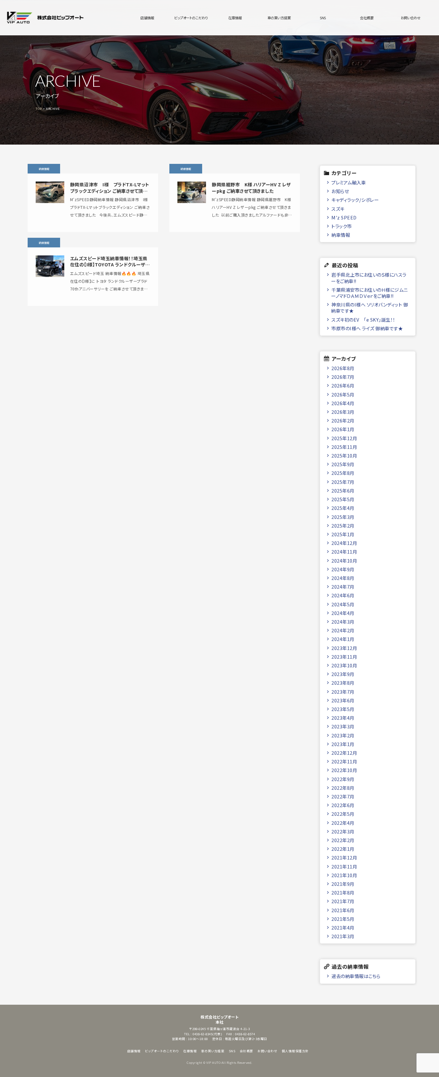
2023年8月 (342, 683)
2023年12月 (344, 648)
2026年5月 (342, 394)
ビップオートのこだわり (191, 17)
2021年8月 (342, 892)
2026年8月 (342, 368)
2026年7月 (342, 377)
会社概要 (366, 17)
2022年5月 (342, 814)
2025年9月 (342, 464)
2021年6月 (342, 910)
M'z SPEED (344, 217)
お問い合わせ (411, 17)
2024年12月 (344, 543)
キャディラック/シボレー (355, 200)
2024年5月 (342, 604)
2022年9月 (342, 779)
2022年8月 (342, 788)
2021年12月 (344, 857)
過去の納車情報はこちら (356, 976)
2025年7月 (342, 482)
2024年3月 (342, 622)
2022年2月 (342, 840)
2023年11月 (344, 657)
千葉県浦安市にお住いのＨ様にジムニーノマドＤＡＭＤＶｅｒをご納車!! (369, 293)
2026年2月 (342, 420)
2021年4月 (342, 927)
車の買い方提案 (279, 17)
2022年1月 (342, 849)
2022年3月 (342, 831)
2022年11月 (344, 761)
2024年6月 (342, 595)
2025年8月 (342, 473)
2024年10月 (344, 560)
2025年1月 (342, 534)
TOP (39, 108)
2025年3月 (342, 517)
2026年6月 (342, 385)
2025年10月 (344, 455)
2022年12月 (344, 753)
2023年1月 (342, 744)
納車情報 (340, 235)
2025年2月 (342, 525)
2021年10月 (344, 875)
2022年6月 (342, 805)
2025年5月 (342, 499)
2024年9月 (342, 569)
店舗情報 (147, 17)
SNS (323, 17)
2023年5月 (342, 709)
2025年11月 (344, 447)
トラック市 (341, 226)
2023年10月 (344, 665)
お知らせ (340, 191)
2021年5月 (342, 919)
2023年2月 (342, 735)
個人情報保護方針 (295, 1051)
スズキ (338, 209)
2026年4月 (342, 403)
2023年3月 (342, 726)
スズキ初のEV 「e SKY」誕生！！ (363, 319)
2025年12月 (344, 438)
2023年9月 (342, 674)
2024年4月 (342, 613)
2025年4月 (342, 508)
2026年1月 (342, 429)
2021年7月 (342, 901)
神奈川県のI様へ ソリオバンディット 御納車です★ (369, 307)
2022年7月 (342, 796)
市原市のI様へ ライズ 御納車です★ (367, 328)
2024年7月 (342, 586)
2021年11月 (344, 866)
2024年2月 (342, 630)
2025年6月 (342, 490)
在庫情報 (235, 17)
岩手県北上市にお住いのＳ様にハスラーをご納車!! (368, 277)
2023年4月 (342, 718)
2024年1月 (342, 639)
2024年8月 (342, 578)
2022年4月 (342, 823)
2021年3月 (342, 936)
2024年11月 (344, 551)
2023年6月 (342, 700)
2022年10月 (344, 770)
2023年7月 (342, 692)
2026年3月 (342, 412)
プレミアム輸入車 (348, 182)
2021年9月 (342, 884)
